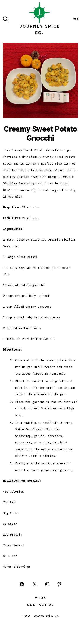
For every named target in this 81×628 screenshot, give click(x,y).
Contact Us (40, 605)
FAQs (40, 597)
